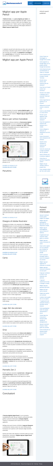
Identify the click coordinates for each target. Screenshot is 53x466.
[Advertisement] (18, 39)
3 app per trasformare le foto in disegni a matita (44, 281)
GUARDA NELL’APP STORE (9, 167)
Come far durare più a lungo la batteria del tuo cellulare (45, 150)
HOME (30, 3)
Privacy (40, 464)
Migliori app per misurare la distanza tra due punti (45, 269)
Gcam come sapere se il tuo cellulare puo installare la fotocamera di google (45, 249)
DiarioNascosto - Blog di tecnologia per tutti (23, 464)
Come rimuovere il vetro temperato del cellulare (45, 138)
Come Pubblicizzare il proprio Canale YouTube (45, 76)
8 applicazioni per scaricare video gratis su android (44, 236)
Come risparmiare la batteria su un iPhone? (45, 101)
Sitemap (36, 464)
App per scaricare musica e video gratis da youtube (44, 326)
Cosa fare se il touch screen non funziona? (45, 89)
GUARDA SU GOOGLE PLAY (10, 165)
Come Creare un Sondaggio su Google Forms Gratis (45, 58)
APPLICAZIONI (37, 3)
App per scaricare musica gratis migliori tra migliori (44, 216)
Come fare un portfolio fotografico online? (45, 160)
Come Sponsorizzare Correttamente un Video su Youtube (45, 70)
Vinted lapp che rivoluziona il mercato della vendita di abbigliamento (44, 319)
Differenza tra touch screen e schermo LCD (45, 107)
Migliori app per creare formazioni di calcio (45, 242)
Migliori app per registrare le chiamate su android (45, 263)
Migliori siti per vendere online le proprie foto (44, 165)
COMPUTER (46, 3)
